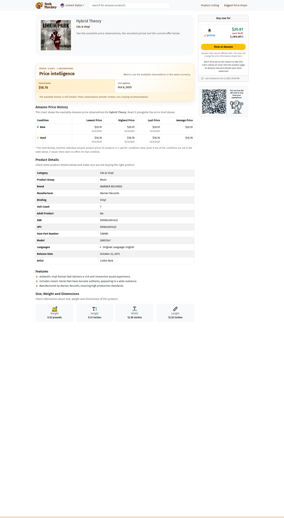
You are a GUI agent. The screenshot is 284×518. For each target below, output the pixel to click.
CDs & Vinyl (83, 26)
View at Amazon (223, 47)
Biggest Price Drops (235, 5)
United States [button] (74, 5)
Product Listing (210, 5)
